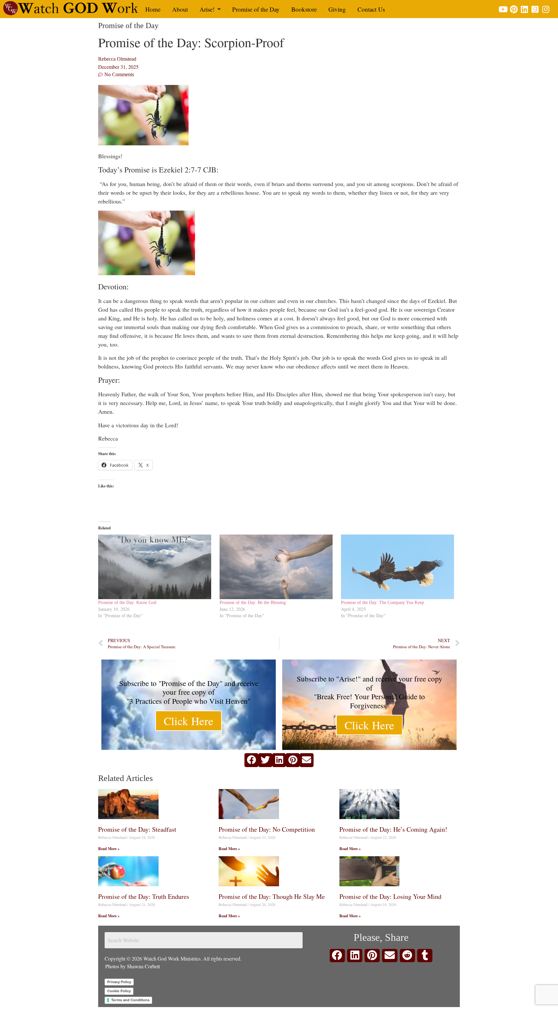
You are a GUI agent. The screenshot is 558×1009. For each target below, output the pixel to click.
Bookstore (304, 9)
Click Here (188, 720)
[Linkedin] (524, 9)
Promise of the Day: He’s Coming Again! (393, 829)
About (180, 9)
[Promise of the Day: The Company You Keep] (398, 567)
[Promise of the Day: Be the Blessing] (277, 567)
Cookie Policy (119, 991)
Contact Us (371, 9)
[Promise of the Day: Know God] (155, 567)
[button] (210, 9)
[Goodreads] (535, 9)
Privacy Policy (119, 982)
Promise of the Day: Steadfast (137, 829)
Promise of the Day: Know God (127, 602)
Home (152, 9)
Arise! (207, 9)
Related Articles (125, 778)
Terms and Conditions (130, 1000)
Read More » (108, 848)
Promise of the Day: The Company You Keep (382, 602)
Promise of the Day (256, 9)
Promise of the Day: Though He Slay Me (272, 896)
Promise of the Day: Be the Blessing (253, 602)
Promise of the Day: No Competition (267, 829)
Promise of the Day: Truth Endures (143, 896)
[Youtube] (503, 9)
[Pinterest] (514, 9)
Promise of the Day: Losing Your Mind (390, 896)
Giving (337, 9)
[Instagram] (546, 9)
